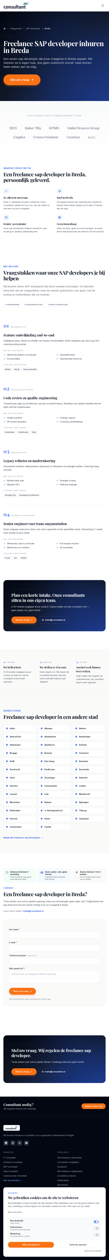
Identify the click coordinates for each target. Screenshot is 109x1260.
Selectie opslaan (78, 1244)
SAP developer (33, 28)
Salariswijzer (63, 1180)
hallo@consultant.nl (55, 620)
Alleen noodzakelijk (92, 1251)
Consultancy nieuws (66, 1176)
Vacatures (62, 1166)
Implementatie (13, 304)
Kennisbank (62, 1185)
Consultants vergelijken (68, 1162)
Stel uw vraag (19, 79)
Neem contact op (93, 1106)
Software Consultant (12, 1162)
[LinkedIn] (6, 1143)
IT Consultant (9, 1157)
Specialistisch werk (34, 304)
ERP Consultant (10, 1166)
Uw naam (14, 929)
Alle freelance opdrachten (69, 1157)
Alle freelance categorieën (69, 1171)
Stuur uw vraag (21, 991)
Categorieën (16, 28)
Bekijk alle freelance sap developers (21, 837)
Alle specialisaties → (12, 1180)
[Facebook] (26, 1143)
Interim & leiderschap (59, 304)
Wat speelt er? (17, 968)
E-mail (13, 942)
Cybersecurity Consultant (15, 1176)
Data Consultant (10, 1171)
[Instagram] (12, 1143)
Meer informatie (14, 1212)
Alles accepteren (31, 1244)
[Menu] (103, 5)
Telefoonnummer (22, 955)
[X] (19, 1143)
